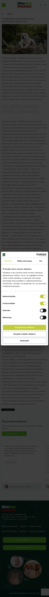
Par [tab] (40, 261)
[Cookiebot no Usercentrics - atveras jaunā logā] (36, 254)
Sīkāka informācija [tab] (24, 261)
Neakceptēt (24, 341)
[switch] (43, 303)
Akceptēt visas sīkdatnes (24, 327)
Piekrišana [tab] (8, 261)
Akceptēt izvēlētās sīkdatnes (24, 334)
